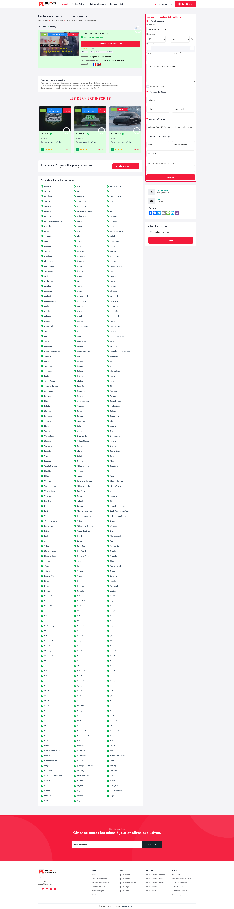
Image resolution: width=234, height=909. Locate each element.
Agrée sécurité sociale (158, 86)
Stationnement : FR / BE (104, 52)
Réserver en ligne (165, 4)
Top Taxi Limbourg (151, 886)
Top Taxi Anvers (150, 891)
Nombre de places (153, 44)
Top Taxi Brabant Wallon (127, 882)
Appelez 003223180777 (126, 166)
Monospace (99, 149)
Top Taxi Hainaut (124, 891)
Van (92, 52)
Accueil (65, 4)
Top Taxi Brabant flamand (154, 878)
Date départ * (151, 24)
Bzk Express (116, 133)
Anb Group (81, 133)
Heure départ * (151, 34)
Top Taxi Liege (123, 886)
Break (136, 149)
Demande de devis (116, 4)
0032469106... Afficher (123, 142)
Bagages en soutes (153, 53)
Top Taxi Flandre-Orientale (154, 882)
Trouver (171, 240)
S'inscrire (152, 844)
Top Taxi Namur (124, 878)
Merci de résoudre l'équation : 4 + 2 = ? (160, 163)
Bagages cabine (177, 53)
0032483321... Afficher (87, 142)
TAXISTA (45, 133)
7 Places (85, 52)
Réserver (170, 177)
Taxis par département (98, 4)
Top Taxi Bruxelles (124, 874)
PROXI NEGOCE (128, 906)
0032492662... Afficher (53, 142)
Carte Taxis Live (80, 4)
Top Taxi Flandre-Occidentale (155, 874)
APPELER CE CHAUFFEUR (110, 43)
